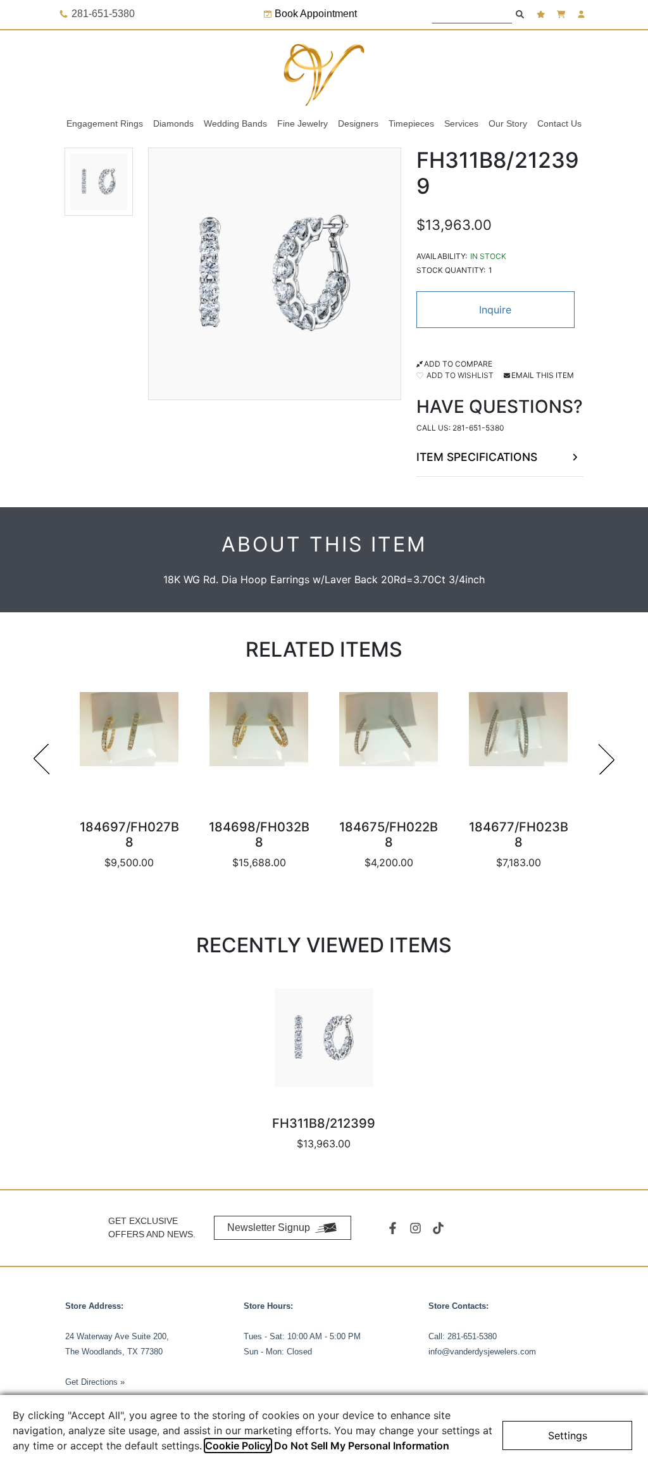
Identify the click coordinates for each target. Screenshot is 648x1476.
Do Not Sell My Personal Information (361, 1445)
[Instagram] (417, 1228)
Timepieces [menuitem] (411, 123)
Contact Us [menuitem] (559, 123)
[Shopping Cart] (562, 14)
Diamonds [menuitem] (173, 123)
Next (607, 759)
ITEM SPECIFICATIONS (476, 457)
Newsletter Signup (268, 1227)
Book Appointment (316, 13)
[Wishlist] (542, 14)
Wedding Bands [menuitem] (235, 123)
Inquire (495, 309)
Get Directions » (95, 1382)
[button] (99, 182)
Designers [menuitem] (358, 123)
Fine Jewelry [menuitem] (302, 123)
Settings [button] (567, 1435)
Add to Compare (458, 364)
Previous (41, 759)
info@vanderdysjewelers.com (482, 1351)
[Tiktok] (439, 1228)
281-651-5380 (478, 427)
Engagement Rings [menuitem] (104, 123)
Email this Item (542, 375)
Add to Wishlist (459, 375)
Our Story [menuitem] (508, 123)
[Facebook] (394, 1228)
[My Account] (582, 14)
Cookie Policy (238, 1445)
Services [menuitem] (461, 123)
